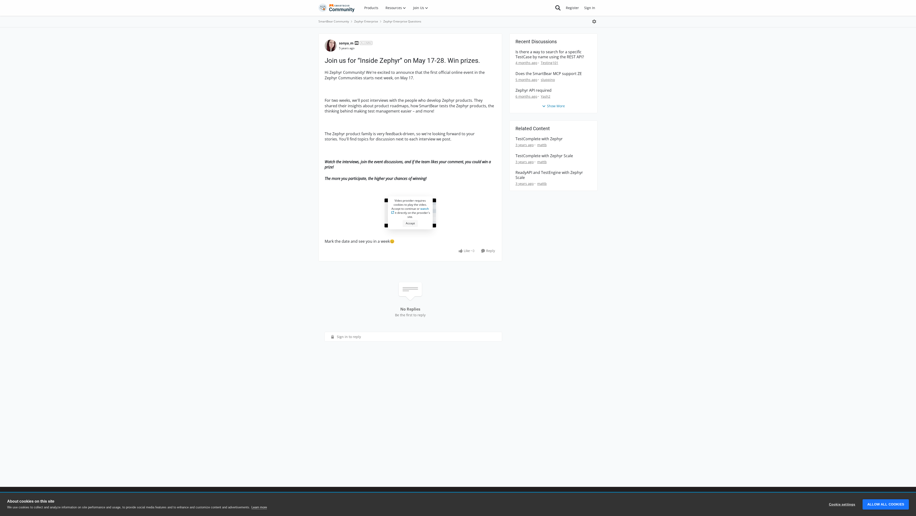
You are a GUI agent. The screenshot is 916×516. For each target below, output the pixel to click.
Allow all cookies (885, 504)
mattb (542, 145)
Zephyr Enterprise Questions (402, 21)
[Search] (558, 8)
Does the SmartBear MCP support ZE (548, 73)
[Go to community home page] (336, 8)
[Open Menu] (594, 21)
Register (572, 7)
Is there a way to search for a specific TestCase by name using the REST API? (549, 54)
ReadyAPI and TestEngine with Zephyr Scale (549, 175)
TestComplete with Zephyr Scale (544, 155)
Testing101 (549, 62)
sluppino (548, 79)
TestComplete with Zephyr (539, 138)
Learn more (259, 507)
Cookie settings (842, 504)
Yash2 (545, 96)
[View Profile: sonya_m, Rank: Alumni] (331, 46)
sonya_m (346, 43)
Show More (556, 106)
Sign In (589, 7)
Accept (410, 223)
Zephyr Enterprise (366, 21)
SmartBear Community (333, 21)
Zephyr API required (533, 90)
